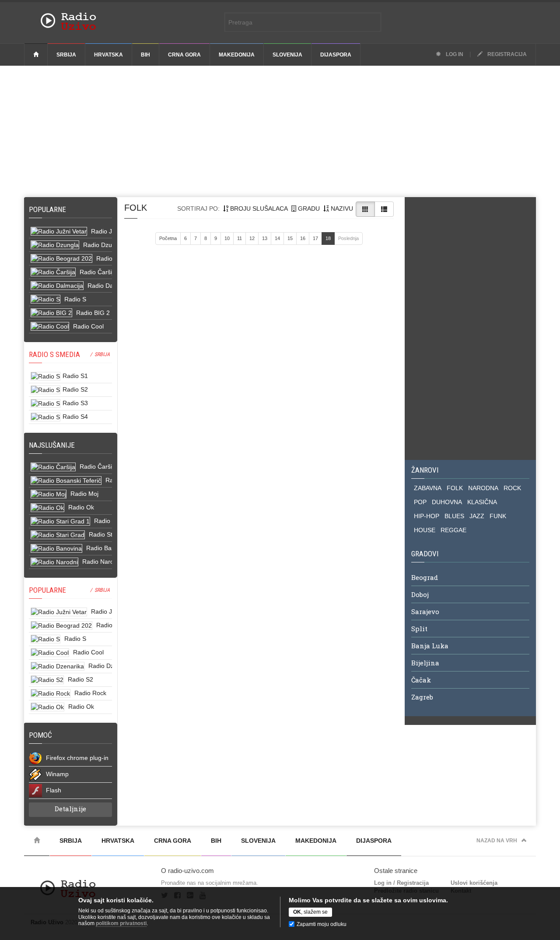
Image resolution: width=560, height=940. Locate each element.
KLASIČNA (482, 501)
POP (420, 501)
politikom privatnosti (121, 923)
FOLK (455, 487)
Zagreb (422, 697)
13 (264, 238)
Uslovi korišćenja (474, 883)
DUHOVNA (447, 501)
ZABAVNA (427, 487)
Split (419, 628)
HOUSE (424, 530)
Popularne (49, 209)
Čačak (421, 679)
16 (302, 238)
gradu (308, 208)
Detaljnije (70, 808)
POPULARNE (47, 590)
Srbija (66, 55)
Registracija (506, 54)
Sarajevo (425, 611)
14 (277, 238)
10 (227, 238)
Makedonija (237, 55)
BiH (145, 55)
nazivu (341, 208)
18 (328, 238)
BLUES (454, 515)
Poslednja (348, 238)
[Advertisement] (280, 131)
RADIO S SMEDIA (54, 354)
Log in (453, 54)
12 (252, 238)
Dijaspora (335, 55)
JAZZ (476, 515)
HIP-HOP (426, 515)
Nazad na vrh (496, 841)
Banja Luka (429, 645)
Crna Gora (184, 55)
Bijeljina (425, 662)
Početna (168, 238)
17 (315, 238)
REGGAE (453, 530)
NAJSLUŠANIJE (52, 445)
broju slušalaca (258, 208)
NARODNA (483, 487)
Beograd (424, 577)
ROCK (512, 487)
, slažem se (310, 912)
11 (239, 238)
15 (290, 238)
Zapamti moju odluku (321, 924)
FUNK (498, 515)
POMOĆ (40, 735)
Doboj (420, 594)
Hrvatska (108, 55)
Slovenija (287, 55)
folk (135, 207)
